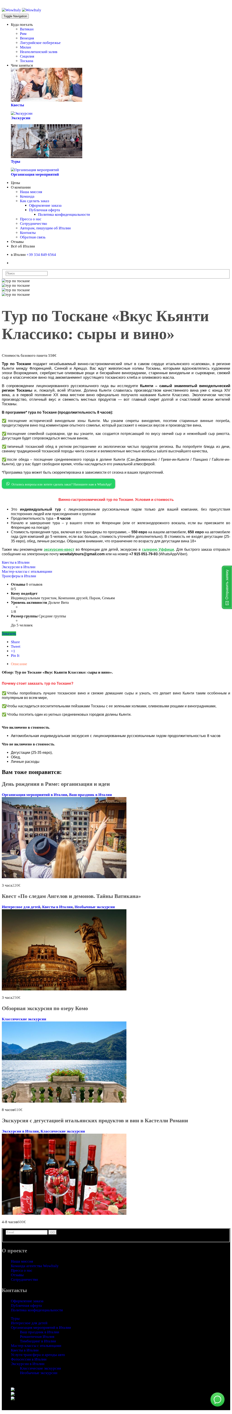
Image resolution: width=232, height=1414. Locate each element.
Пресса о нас (30, 219)
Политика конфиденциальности (64, 214)
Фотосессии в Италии (28, 1359)
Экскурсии (20, 118)
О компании (21, 187)
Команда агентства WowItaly (35, 1266)
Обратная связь (33, 237)
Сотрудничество (33, 223)
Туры (15, 161)
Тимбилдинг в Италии (38, 1341)
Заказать (9, 633)
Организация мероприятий (35, 174)
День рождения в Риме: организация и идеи (56, 784)
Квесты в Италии (15, 562)
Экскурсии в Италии (18, 567)
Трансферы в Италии (19, 576)
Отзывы (17, 242)
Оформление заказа (45, 205)
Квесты (17, 105)
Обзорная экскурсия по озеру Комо (45, 1008)
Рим (23, 34)
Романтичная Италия (37, 1336)
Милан (25, 47)
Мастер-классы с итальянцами (27, 571)
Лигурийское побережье (40, 43)
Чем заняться (22, 65)
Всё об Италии (23, 246)
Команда (27, 196)
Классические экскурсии (24, 1019)
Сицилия (27, 56)
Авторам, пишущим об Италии (45, 228)
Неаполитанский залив (38, 52)
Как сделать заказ (34, 201)
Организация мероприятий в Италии (34, 795)
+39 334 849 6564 (41, 254)
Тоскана (26, 61)
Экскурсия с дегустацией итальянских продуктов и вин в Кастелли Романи (95, 1120)
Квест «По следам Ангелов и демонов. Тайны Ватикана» (71, 896)
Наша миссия (31, 192)
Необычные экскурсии (95, 907)
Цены (15, 183)
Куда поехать (22, 24)
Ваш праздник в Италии (90, 795)
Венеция (27, 38)
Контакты (28, 232)
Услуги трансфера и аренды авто (38, 1355)
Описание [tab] (19, 664)
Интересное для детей (21, 907)
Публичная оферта (44, 210)
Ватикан (27, 29)
